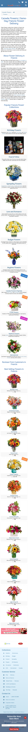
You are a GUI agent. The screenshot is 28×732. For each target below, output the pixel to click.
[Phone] (18, 2)
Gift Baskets (15, 662)
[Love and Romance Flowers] (14, 200)
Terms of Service (10, 678)
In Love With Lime (14, 516)
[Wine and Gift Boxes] (14, 145)
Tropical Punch (14, 495)
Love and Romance (14, 212)
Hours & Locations (10, 699)
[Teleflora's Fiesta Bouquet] (14, 572)
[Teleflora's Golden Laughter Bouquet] (14, 465)
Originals (10, 132)
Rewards (15, 690)
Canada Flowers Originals (14, 291)
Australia (8, 357)
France (25, 356)
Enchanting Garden (14, 410)
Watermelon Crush (14, 623)
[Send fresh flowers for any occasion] (14, 255)
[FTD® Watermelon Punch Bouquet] (14, 529)
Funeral (7, 659)
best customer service (19, 95)
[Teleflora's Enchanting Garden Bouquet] (14, 402)
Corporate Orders (10, 702)
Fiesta (14, 580)
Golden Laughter (14, 474)
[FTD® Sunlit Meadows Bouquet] (14, 550)
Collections (6, 650)
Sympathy (14, 659)
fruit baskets (16, 292)
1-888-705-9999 (15, 696)
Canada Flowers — (7, 12)
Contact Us (6, 693)
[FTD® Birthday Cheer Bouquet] (14, 381)
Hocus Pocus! (14, 453)
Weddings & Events (10, 687)
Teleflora (3, 99)
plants (11, 292)
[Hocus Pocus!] (14, 444)
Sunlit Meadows (14, 559)
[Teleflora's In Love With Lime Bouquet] (14, 508)
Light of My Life (14, 602)
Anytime (8, 653)
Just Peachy (14, 432)
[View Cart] (25, 2)
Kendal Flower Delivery (19, 711)
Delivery (12, 675)
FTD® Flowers (14, 312)
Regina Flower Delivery (8, 711)
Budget (14, 656)
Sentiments (16, 665)
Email (7, 696)
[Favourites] (21, 2)
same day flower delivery (10, 48)
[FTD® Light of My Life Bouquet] (14, 593)
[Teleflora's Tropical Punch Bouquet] (14, 487)
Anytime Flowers (14, 268)
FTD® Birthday (19, 132)
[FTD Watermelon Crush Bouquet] (14, 614)
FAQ (7, 675)
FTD (8, 99)
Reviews (17, 681)
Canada (20, 668)
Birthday (8, 656)
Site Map (8, 690)
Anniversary (15, 653)
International (14, 355)
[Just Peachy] (14, 423)
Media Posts (9, 681)
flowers (8, 292)
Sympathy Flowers (14, 184)
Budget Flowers (14, 240)
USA (21, 356)
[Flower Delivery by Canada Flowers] (14, 5)
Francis (5, 14)
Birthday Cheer (14, 389)
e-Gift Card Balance (11, 684)
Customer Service (8, 672)
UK (22, 356)
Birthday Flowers (14, 130)
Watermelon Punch (14, 538)
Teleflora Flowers (14, 334)
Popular (7, 662)
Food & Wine (14, 157)
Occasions (8, 665)
